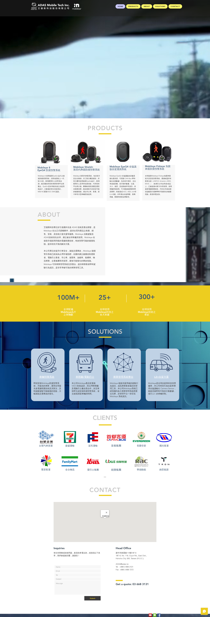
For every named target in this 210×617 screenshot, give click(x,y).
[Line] (154, 615)
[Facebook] (159, 615)
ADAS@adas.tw (122, 564)
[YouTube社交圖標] (150, 615)
